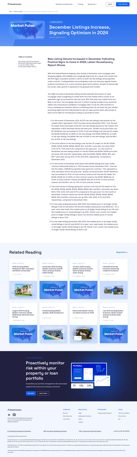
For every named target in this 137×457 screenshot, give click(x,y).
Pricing (80, 4)
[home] (14, 4)
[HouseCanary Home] (14, 410)
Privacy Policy (122, 416)
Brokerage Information (84, 416)
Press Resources (67, 416)
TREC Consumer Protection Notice (90, 431)
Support (80, 422)
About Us (65, 413)
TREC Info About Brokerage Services (55, 431)
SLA (119, 419)
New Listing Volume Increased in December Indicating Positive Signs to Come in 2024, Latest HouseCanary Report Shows (29, 64)
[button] (64, 4)
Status (80, 419)
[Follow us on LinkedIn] (9, 414)
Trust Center (66, 419)
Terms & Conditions (124, 413)
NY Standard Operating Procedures (19, 431)
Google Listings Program (105, 413)
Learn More (43, 393)
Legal (80, 413)
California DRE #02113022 (121, 431)
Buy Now (31, 393)
